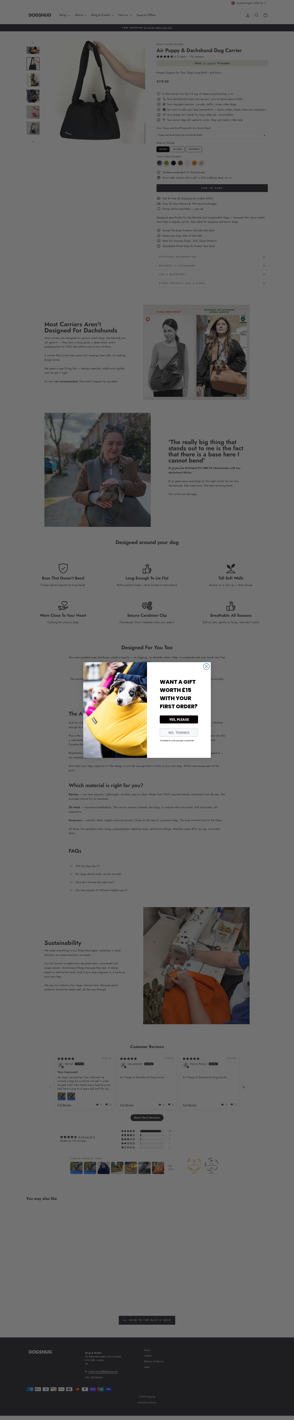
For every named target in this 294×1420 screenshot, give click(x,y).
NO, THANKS (178, 733)
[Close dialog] (206, 666)
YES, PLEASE (179, 719)
